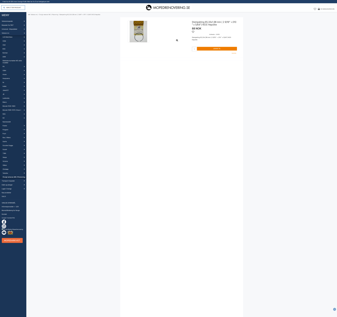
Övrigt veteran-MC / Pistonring (14, 177)
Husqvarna (6, 78)
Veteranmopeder (7, 21)
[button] (315, 9)
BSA (4, 49)
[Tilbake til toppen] (334, 309)
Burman (5, 53)
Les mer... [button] (234, 53)
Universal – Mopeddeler (9, 29)
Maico (5, 102)
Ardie (4, 41)
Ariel (4, 45)
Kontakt (4, 214)
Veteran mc (5, 33)
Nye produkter (6, 193)
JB (3, 94)
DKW (4, 57)
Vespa (5, 157)
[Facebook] (4, 222)
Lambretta (6, 98)
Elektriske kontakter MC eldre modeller (12, 62)
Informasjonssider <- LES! (10, 206)
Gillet (4, 70)
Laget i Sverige (7, 189)
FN (3, 66)
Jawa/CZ (6, 90)
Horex (5, 74)
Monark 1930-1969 (9, 106)
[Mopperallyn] (10, 232)
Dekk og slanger (7, 185)
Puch (4, 133)
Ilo (3, 82)
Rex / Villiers (7, 137)
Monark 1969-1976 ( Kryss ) (12, 110)
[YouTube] (4, 232)
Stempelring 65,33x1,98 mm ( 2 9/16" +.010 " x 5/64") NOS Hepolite (80, 14)
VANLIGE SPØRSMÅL (8, 203)
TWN (4, 153)
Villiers (5, 165)
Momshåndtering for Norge (11, 210)
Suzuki (5, 149)
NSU (4, 114)
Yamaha (5, 173)
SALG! (4, 196)
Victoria (5, 161)
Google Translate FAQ (8, 218)
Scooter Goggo (8, 145)
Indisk (4, 86)
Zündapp (6, 169)
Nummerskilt (7, 122)
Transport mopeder (8, 181)
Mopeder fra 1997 (8, 25)
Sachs (5, 141)
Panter (5, 126)
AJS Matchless (7, 37)
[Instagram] (13, 227)
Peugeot (5, 130)
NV (4, 118)
